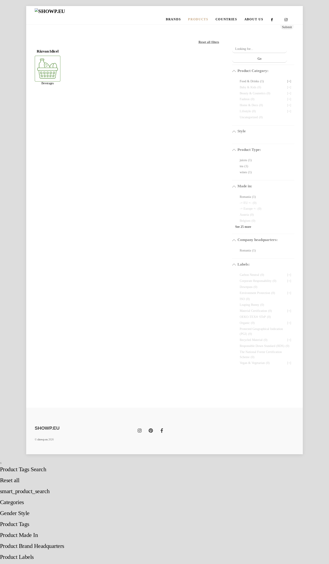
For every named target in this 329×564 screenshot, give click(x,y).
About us (253, 19)
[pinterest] (150, 430)
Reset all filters (209, 42)
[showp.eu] (50, 11)
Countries (226, 19)
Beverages (47, 83)
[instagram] (139, 430)
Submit (287, 27)
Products (198, 19)
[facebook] (161, 430)
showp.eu (42, 439)
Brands (173, 19)
